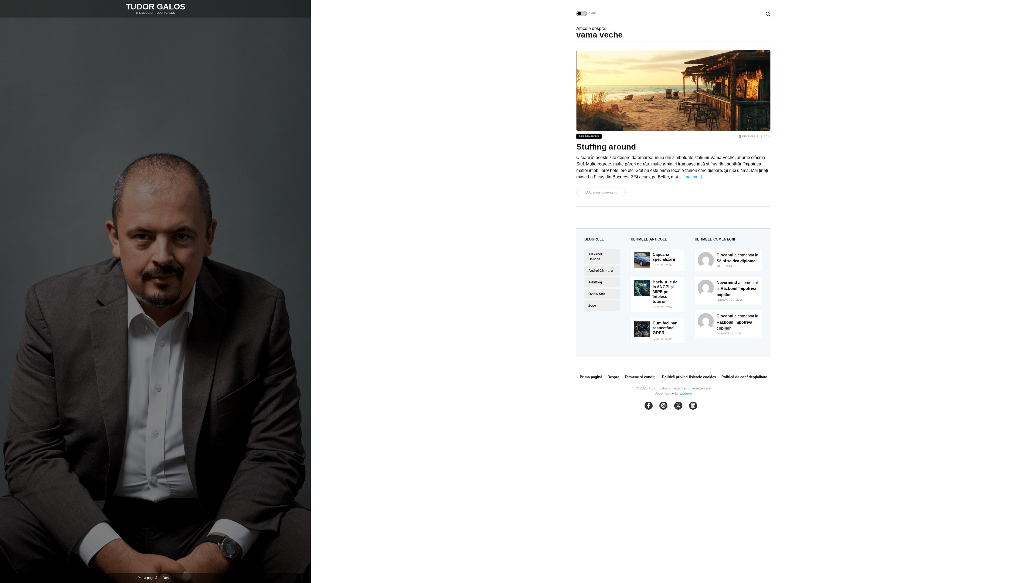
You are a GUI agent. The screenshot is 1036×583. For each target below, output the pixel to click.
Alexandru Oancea (596, 256)
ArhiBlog (595, 282)
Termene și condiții (641, 377)
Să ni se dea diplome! (737, 261)
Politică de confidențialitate (744, 377)
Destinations (589, 136)
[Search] (768, 14)
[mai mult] (692, 177)
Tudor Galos (155, 6)
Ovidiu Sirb (596, 294)
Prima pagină (147, 578)
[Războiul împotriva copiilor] (706, 321)
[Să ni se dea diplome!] (706, 288)
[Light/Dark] (581, 13)
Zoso (592, 305)
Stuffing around (606, 146)
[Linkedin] (693, 406)
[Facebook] (649, 406)
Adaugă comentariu (602, 192)
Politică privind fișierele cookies (689, 377)
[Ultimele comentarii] (706, 260)
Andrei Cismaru (600, 271)
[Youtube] (663, 406)
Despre (168, 578)
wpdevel (686, 393)
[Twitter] (678, 406)
